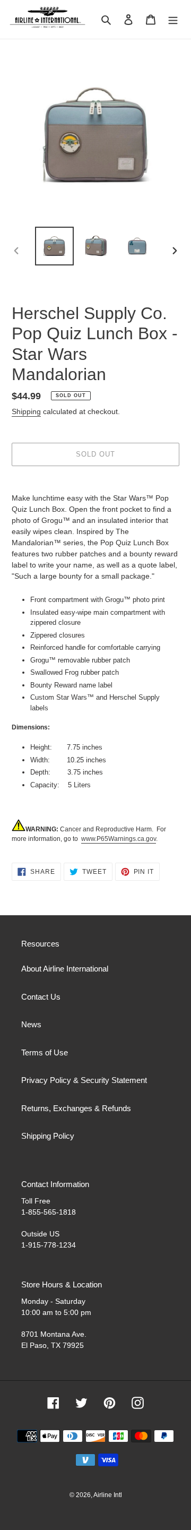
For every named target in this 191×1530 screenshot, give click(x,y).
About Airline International (64, 968)
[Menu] (173, 19)
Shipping (26, 411)
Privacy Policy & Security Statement (84, 1080)
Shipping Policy (47, 1135)
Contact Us (40, 996)
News (31, 1024)
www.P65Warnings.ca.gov (118, 839)
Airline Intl (107, 1495)
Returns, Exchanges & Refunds (76, 1108)
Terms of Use (44, 1052)
